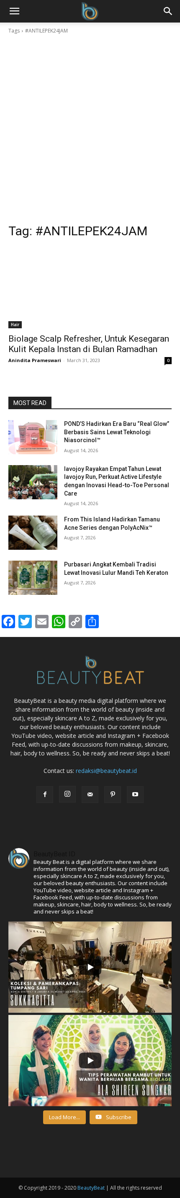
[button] (168, 11)
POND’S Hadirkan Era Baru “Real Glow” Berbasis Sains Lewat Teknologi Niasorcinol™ (116, 431)
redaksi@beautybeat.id (106, 771)
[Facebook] (44, 794)
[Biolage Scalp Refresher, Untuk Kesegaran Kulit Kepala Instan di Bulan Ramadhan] (90, 287)
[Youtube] (135, 794)
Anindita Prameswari (34, 360)
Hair (15, 324)
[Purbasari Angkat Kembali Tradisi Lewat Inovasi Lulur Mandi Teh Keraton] (32, 578)
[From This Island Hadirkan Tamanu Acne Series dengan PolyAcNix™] (32, 533)
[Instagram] (67, 794)
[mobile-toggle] (14, 11)
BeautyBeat (91, 1187)
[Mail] (90, 794)
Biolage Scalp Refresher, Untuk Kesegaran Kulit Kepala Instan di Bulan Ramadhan (88, 344)
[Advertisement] (90, 129)
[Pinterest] (112, 794)
